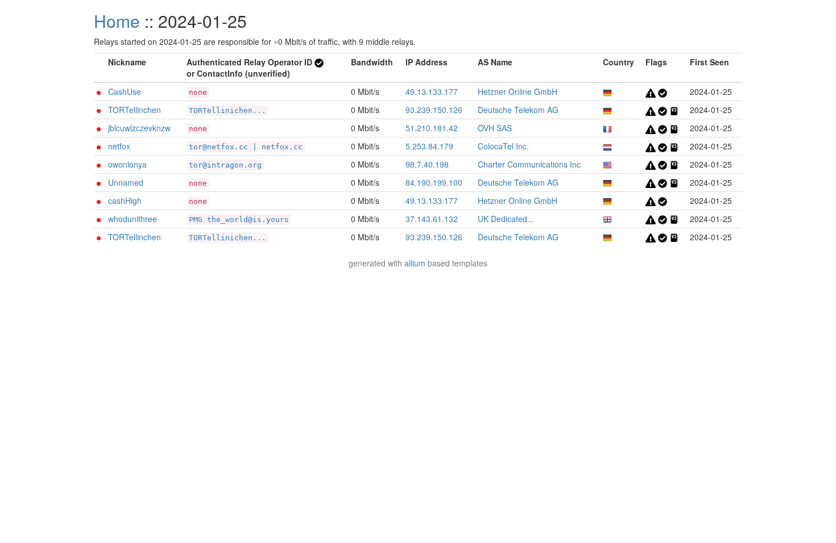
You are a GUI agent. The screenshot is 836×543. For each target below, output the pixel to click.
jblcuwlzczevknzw (139, 127)
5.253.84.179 (429, 146)
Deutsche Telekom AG (518, 109)
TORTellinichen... (227, 110)
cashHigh (125, 200)
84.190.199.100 (433, 182)
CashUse (124, 91)
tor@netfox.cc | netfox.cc (246, 147)
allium (414, 263)
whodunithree (132, 218)
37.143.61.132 (431, 218)
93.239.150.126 (433, 109)
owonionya (127, 164)
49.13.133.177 (431, 91)
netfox (119, 146)
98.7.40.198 (427, 164)
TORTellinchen (134, 109)
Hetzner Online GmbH (517, 91)
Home (117, 21)
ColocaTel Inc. (503, 146)
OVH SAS (495, 127)
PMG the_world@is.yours (239, 219)
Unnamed (125, 182)
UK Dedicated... (506, 218)
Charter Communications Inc (529, 164)
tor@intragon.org (225, 165)
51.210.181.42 (431, 127)
